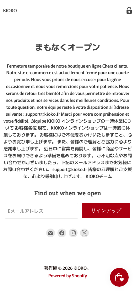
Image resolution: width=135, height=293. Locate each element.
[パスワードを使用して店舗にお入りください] (129, 10)
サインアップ (106, 210)
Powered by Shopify (67, 275)
